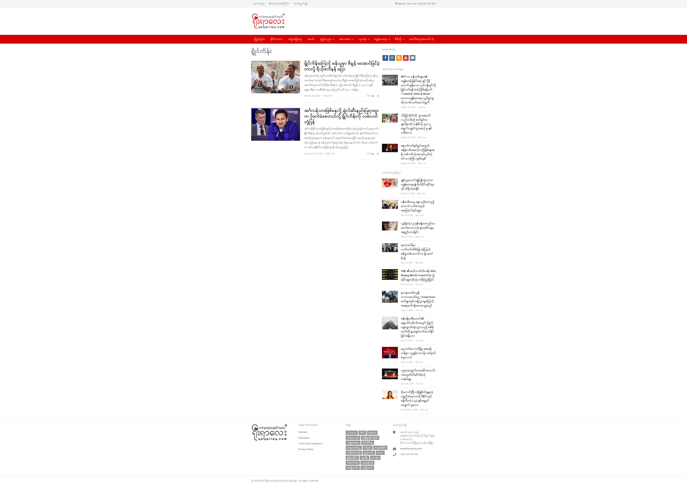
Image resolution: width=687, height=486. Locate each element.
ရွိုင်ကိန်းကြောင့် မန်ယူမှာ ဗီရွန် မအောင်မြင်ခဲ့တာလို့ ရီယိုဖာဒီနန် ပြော (342, 66)
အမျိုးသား (367, 467)
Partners (303, 432)
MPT (362, 432)
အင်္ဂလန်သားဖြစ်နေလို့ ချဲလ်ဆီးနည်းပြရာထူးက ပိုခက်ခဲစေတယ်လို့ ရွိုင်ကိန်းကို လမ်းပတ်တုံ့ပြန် (341, 116)
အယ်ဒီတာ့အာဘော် (419, 39)
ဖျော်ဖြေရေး (295, 39)
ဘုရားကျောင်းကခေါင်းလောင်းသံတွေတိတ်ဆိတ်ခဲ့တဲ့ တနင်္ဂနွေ (418, 375)
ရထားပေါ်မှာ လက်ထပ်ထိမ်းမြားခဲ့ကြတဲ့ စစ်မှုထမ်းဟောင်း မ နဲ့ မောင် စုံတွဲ (417, 252)
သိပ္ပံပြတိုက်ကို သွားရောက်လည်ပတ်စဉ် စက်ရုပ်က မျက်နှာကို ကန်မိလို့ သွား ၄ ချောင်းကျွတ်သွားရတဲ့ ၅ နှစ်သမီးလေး (416, 124)
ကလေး (372, 432)
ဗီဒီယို (398, 39)
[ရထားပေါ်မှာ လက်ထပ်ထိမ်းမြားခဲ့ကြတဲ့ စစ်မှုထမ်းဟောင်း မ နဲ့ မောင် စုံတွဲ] (390, 245)
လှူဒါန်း (364, 457)
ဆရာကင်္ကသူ (353, 447)
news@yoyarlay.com (411, 449)
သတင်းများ (259, 4)
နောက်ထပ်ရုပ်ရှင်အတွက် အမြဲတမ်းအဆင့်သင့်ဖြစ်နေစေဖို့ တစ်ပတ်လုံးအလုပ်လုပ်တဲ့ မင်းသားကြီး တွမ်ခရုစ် (418, 152)
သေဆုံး (375, 457)
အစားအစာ (352, 462)
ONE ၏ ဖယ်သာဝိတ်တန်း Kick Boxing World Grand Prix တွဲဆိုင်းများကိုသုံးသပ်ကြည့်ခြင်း (418, 275)
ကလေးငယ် (353, 437)
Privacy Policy (305, 449)
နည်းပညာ (325, 39)
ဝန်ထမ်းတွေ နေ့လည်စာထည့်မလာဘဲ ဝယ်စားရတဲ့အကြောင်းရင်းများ (417, 206)
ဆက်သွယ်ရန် (300, 4)
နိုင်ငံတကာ (277, 39)
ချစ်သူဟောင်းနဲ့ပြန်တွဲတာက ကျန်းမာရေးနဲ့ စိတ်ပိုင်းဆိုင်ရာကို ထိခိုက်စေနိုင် (417, 184)
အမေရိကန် (367, 462)
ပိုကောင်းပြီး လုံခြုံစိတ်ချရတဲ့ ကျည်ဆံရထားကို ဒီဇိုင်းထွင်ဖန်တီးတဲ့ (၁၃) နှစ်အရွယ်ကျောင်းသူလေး (417, 399)
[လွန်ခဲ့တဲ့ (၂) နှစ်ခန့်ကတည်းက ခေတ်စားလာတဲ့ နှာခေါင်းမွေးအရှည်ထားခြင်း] (390, 224)
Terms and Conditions (310, 444)
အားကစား (345, 39)
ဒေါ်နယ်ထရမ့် (353, 452)
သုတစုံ (362, 39)
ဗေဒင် (311, 39)
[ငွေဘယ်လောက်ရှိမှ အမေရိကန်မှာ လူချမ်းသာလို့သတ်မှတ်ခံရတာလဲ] (390, 349)
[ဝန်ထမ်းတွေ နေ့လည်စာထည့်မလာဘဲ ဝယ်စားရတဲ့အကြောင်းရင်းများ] (390, 202)
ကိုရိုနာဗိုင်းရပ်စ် (370, 437)
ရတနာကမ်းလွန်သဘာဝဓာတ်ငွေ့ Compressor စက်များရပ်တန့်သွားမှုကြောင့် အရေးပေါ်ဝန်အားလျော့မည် (418, 299)
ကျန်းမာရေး (380, 39)
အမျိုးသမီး (352, 467)
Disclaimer (304, 438)
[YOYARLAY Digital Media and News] (273, 21)
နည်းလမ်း (369, 452)
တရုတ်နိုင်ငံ (380, 447)
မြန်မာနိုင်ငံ (352, 457)
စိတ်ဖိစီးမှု (368, 442)
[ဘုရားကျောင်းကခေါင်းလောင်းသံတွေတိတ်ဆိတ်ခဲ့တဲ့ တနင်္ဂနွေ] (390, 371)
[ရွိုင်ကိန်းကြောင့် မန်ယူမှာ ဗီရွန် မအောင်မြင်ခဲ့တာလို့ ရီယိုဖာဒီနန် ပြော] (275, 63)
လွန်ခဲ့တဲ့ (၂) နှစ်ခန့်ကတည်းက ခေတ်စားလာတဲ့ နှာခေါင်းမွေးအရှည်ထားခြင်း (418, 228)
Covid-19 (351, 432)
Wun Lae (422, 137)
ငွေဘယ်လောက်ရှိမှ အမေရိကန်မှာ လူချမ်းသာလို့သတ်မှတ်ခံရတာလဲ (418, 353)
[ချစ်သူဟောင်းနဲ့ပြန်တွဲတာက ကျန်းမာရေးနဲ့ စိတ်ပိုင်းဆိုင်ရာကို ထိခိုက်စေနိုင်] (390, 180)
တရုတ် (367, 447)
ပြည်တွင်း (259, 39)
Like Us (401, 4)
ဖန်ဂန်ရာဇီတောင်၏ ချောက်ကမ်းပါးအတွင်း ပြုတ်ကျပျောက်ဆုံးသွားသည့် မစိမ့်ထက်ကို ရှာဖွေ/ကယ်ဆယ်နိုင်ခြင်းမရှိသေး (417, 327)
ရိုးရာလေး (270, 481)
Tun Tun (419, 284)
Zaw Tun (328, 96)
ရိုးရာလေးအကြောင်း (279, 4)
